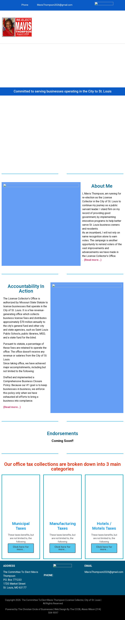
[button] (78, 19)
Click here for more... (21, 548)
